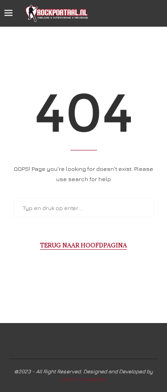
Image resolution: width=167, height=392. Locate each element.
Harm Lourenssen (83, 379)
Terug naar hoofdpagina (83, 245)
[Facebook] (116, 13)
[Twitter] (125, 13)
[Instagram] (135, 13)
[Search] (158, 13)
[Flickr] (144, 13)
